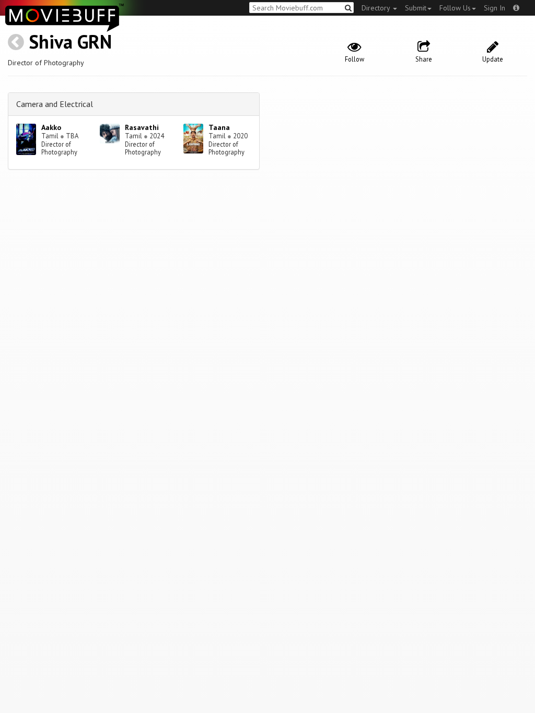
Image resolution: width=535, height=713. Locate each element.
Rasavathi (142, 127)
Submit (415, 8)
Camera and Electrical (54, 104)
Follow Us (455, 8)
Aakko (51, 127)
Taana (219, 127)
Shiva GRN (70, 41)
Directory (377, 8)
